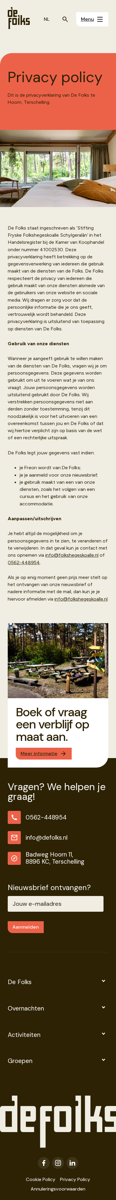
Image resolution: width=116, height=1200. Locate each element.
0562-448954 (24, 562)
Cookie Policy (40, 1179)
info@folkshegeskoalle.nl (71, 555)
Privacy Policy (75, 1179)
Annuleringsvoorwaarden (58, 1189)
